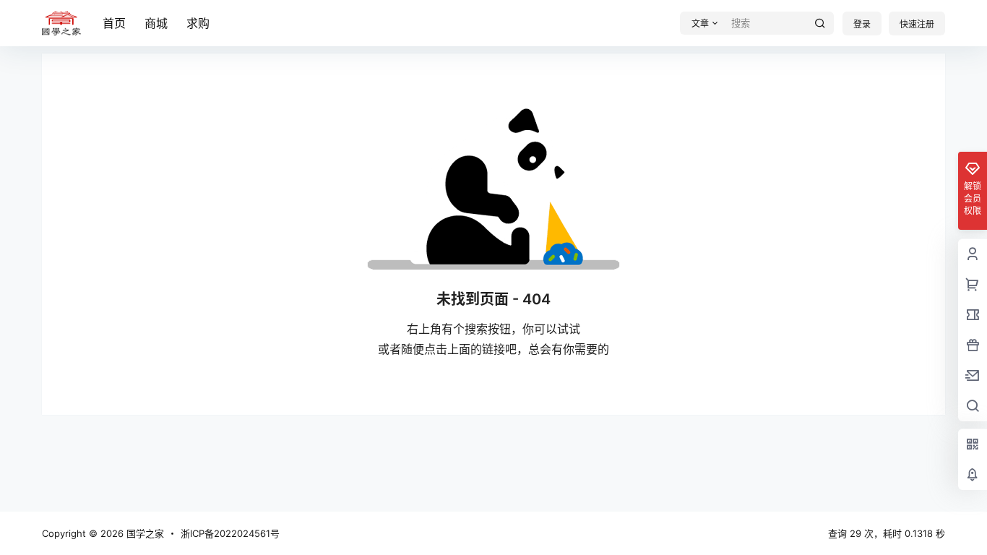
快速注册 (917, 24)
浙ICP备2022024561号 (230, 533)
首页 (114, 23)
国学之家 (144, 533)
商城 (156, 23)
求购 (198, 23)
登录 (862, 24)
